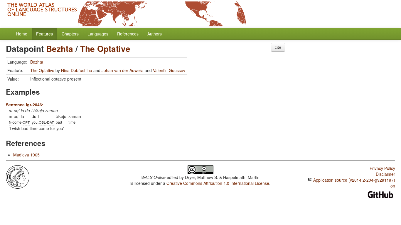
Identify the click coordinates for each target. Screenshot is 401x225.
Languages (97, 34)
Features (44, 34)
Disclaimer (385, 174)
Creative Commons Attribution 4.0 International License (217, 183)
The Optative (105, 48)
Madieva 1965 (26, 155)
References (128, 34)
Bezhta (59, 48)
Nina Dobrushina (76, 70)
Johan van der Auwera (123, 70)
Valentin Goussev (169, 70)
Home (21, 34)
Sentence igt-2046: (24, 105)
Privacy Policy (382, 168)
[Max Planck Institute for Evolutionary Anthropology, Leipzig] (17, 176)
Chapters (70, 34)
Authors (154, 34)
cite (278, 47)
